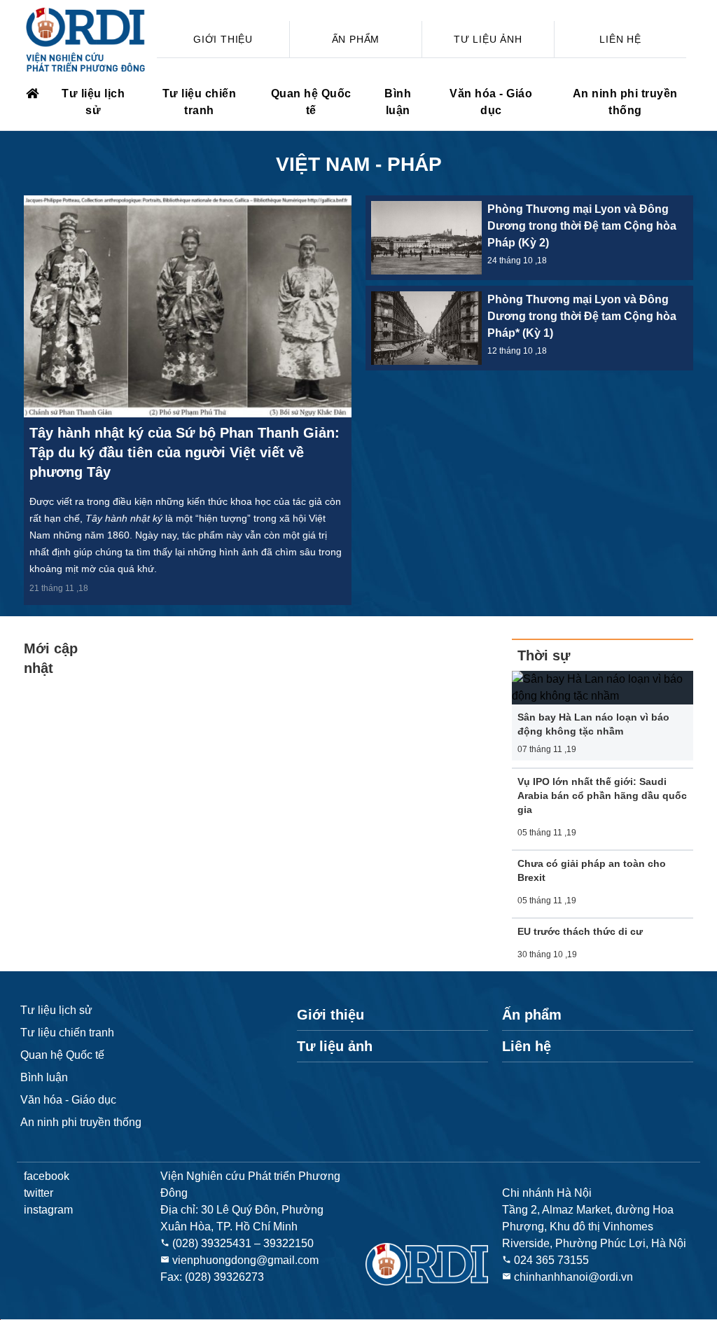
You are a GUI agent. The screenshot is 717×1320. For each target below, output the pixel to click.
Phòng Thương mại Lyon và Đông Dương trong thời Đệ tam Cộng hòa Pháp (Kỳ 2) (581, 226)
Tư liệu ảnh (488, 39)
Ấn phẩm (356, 39)
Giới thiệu (223, 39)
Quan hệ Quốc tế (311, 102)
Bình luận (397, 102)
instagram (48, 1210)
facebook (46, 1176)
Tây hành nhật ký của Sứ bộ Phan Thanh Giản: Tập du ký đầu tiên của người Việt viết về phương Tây (184, 452)
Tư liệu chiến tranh (199, 102)
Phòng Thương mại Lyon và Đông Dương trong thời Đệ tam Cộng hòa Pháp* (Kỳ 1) (581, 316)
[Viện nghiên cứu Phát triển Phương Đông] (87, 40)
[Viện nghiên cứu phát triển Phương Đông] (31, 93)
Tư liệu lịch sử (93, 102)
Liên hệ (620, 39)
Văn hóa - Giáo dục (491, 102)
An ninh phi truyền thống (625, 102)
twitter (38, 1193)
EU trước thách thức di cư (580, 931)
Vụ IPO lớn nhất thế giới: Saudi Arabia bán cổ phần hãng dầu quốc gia (602, 795)
